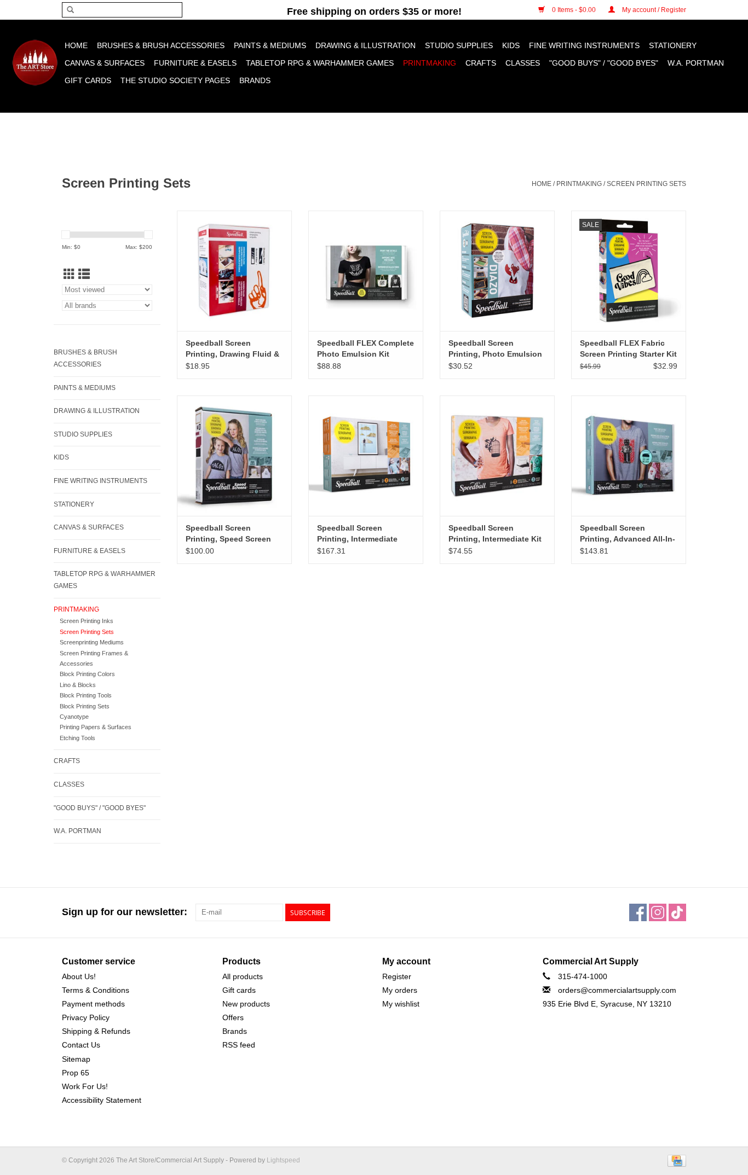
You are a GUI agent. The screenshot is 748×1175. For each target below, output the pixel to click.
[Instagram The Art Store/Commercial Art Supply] (657, 912)
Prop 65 (75, 1072)
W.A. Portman (696, 63)
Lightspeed (283, 1160)
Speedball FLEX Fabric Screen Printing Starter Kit (628, 348)
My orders (399, 990)
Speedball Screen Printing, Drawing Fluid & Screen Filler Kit (232, 349)
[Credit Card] (675, 1160)
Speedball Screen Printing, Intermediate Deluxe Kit (357, 533)
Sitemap (76, 1059)
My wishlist (400, 1003)
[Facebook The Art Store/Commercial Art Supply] (638, 912)
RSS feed (238, 1044)
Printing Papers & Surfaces (95, 727)
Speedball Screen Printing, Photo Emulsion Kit (495, 349)
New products (246, 1003)
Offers (233, 1017)
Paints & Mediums (270, 45)
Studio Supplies (459, 45)
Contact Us (81, 1044)
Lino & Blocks (78, 685)
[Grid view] (69, 274)
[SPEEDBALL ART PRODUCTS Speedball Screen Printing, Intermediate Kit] (497, 455)
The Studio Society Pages (175, 80)
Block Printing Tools (86, 695)
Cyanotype (74, 716)
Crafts (480, 63)
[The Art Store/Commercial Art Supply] (34, 62)
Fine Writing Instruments (584, 45)
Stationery (673, 45)
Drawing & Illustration (365, 45)
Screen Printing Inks (86, 621)
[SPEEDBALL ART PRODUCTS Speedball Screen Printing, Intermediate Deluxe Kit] (365, 455)
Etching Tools (77, 738)
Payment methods (93, 1003)
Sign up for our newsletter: (124, 911)
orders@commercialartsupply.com (617, 990)
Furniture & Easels (195, 63)
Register (396, 976)
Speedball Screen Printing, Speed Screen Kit (228, 533)
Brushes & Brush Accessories (161, 45)
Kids (511, 45)
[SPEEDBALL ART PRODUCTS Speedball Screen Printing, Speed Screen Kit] (234, 455)
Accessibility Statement (101, 1100)
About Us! (79, 976)
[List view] (84, 274)
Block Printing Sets (85, 706)
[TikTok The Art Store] (677, 912)
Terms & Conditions (95, 990)
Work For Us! (85, 1086)
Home (76, 45)
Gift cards (88, 80)
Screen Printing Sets (646, 184)
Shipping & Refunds (96, 1031)
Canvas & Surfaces (105, 63)
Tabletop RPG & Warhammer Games (320, 63)
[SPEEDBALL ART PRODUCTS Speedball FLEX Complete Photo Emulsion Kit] (365, 271)
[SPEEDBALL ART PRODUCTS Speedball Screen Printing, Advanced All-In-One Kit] (628, 455)
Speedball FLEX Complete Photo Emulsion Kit (365, 348)
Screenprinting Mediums (92, 642)
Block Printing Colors (87, 674)
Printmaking (429, 63)
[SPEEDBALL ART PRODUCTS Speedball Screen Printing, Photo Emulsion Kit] (497, 271)
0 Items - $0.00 (573, 10)
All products (242, 976)
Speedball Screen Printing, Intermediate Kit (495, 533)
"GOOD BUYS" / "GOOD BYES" (603, 63)
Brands (255, 80)
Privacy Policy (86, 1017)
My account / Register (653, 10)
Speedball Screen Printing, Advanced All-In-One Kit (627, 533)
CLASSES (522, 63)
